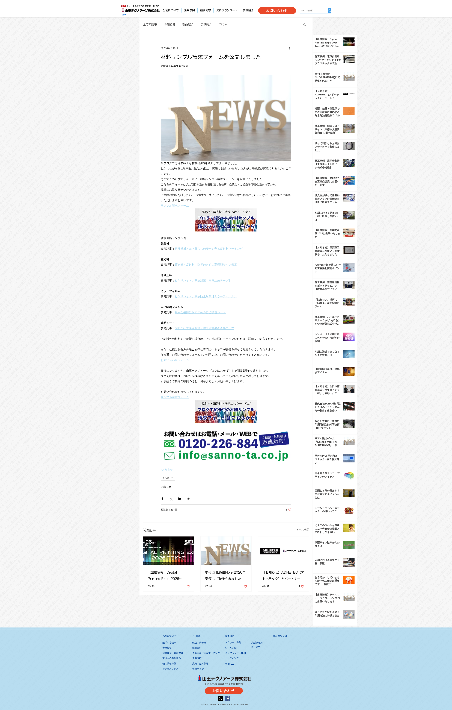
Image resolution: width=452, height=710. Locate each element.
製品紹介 (188, 24)
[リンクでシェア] (188, 498)
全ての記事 (150, 24)
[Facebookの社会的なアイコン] (227, 698)
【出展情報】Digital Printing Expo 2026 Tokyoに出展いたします (165, 576)
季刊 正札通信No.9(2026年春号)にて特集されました (225, 575)
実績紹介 (206, 24)
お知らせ (169, 24)
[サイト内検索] (329, 10)
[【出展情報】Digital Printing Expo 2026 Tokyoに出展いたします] (168, 550)
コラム (223, 24)
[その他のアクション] (289, 48)
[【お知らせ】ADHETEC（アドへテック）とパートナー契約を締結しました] (283, 550)
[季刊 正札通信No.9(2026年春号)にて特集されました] (226, 550)
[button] (304, 24)
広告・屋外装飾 (200, 663)
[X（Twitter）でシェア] (171, 498)
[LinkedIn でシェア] (179, 498)
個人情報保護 (169, 663)
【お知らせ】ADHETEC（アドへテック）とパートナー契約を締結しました (283, 576)
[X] (220, 698)
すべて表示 (303, 529)
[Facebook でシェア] (162, 498)
